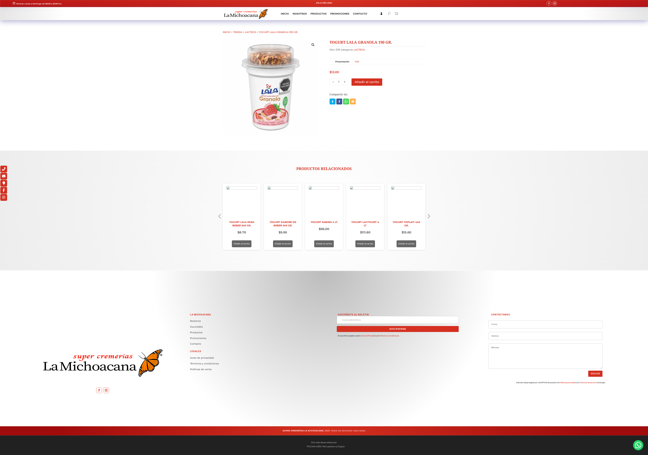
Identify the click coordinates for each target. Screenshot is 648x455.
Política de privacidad (567, 383)
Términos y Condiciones (389, 336)
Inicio (285, 14)
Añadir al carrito (367, 82)
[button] (313, 45)
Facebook (339, 101)
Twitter (332, 101)
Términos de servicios (588, 383)
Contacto (360, 14)
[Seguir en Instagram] (554, 3)
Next (429, 216)
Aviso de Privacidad (368, 336)
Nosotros (300, 14)
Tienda (237, 32)
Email (353, 101)
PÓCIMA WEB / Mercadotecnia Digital (325, 446)
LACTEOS (250, 32)
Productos (318, 14)
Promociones (339, 14)
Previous (218, 216)
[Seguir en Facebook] (549, 3)
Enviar (595, 373)
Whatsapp (346, 101)
